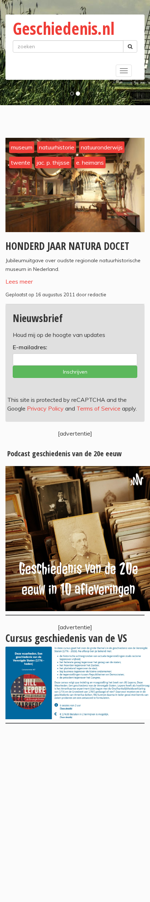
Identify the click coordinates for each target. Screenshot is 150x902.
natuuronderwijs (102, 147)
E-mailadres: (30, 347)
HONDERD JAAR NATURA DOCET (67, 246)
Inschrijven (75, 371)
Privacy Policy (45, 408)
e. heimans (90, 162)
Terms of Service (98, 408)
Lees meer (19, 281)
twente (20, 162)
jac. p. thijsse (53, 162)
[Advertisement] (75, 812)
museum (21, 147)
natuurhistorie (56, 147)
